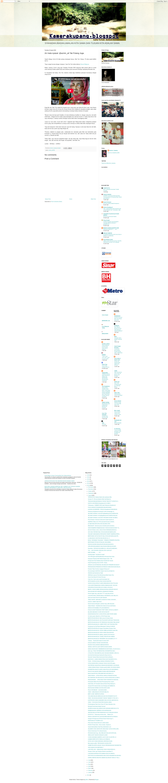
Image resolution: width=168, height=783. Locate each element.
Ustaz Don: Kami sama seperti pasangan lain (98, 579)
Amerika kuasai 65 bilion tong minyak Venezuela (118, 319)
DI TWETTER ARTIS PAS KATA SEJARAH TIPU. (99, 523)
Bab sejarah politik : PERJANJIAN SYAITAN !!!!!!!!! (99, 743)
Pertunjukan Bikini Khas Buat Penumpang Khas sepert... (101, 681)
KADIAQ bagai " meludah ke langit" (96, 554)
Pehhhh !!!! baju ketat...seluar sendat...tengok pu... (99, 724)
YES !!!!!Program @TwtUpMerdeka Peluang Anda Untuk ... (101, 556)
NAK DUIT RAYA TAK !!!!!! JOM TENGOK (97, 597)
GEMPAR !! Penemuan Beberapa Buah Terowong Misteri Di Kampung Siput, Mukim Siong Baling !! (112, 197)
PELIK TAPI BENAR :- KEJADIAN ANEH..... (98, 690)
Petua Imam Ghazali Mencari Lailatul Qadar (98, 722)
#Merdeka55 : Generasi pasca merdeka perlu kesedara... (101, 525)
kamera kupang (107, 194)
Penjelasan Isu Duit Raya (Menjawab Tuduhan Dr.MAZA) (101, 626)
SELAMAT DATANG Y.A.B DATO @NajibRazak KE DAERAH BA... (103, 513)
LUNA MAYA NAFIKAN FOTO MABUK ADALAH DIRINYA (101, 753)
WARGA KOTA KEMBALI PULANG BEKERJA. (98, 607)
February (90, 770)
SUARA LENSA (106, 344)
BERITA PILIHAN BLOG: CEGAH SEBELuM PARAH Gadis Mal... (103, 630)
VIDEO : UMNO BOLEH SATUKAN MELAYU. (98, 692)
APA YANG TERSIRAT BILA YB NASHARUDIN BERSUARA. (102, 532)
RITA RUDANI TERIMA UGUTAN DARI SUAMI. (99, 687)
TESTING (104, 424)
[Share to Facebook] (69, 148)
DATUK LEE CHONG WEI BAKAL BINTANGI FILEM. (100, 741)
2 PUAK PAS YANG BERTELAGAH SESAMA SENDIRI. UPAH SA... (103, 653)
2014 (88, 481)
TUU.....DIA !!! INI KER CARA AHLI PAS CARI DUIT (100, 550)
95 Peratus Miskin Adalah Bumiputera (111, 203)
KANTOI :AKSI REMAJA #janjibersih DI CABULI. (99, 503)
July (89, 760)
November (90, 489)
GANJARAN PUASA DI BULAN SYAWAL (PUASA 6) (100, 587)
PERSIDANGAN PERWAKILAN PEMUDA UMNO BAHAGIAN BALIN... (104, 566)
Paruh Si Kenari (107, 202)
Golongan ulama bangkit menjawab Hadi (118, 339)
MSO (115, 336)
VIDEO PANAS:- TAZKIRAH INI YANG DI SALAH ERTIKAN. (102, 605)
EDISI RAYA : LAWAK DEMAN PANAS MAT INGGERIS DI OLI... (103, 659)
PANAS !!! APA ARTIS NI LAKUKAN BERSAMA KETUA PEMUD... (103, 716)
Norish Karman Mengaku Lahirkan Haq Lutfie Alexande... (101, 603)
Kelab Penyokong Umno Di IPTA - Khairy (97, 562)
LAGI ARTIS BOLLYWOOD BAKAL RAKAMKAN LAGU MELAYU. (103, 595)
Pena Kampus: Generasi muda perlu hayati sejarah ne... (101, 519)
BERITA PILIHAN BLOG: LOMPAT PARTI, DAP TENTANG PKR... (103, 624)
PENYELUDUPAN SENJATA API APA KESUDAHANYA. (101, 544)
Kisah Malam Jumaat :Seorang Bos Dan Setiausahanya (58, 475)
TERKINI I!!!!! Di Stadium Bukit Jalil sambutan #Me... (100, 497)
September (91, 493)
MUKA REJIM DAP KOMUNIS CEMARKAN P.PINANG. (101, 591)
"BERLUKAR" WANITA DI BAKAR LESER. (98, 735)
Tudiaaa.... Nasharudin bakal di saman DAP (98, 640)
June (89, 762)
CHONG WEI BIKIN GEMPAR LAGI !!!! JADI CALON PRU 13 (102, 737)
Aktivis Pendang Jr (108, 207)
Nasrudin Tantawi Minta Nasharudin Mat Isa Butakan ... (101, 657)
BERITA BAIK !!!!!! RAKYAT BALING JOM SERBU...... (100, 542)
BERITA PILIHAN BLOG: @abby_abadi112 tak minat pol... (101, 634)
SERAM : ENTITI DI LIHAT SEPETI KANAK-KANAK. (100, 646)
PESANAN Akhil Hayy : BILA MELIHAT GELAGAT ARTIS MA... (102, 733)
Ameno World (117, 401)
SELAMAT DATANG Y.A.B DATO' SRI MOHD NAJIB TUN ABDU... (103, 517)
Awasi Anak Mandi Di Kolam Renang (96, 577)
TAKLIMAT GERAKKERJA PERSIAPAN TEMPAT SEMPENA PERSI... (104, 534)
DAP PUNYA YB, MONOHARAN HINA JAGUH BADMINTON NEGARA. (104, 755)
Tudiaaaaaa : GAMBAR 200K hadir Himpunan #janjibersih (102, 505)
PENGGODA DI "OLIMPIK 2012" (95, 720)
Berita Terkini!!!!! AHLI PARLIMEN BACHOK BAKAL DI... (101, 673)
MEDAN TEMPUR (107, 233)
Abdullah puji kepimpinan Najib (95, 573)
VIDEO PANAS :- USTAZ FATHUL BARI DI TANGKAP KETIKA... (103, 675)
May (89, 764)
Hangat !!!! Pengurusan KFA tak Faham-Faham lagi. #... (101, 718)
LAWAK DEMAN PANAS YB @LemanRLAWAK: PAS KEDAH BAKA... (104, 667)
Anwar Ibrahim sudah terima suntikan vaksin (117, 413)
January (90, 772)
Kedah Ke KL (106, 188)
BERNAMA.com (106, 320)
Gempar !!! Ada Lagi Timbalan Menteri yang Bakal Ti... (100, 751)
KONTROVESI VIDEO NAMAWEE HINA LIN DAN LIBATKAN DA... (103, 700)
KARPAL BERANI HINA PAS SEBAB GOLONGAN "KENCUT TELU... (104, 757)
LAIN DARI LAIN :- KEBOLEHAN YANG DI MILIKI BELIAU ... (102, 749)
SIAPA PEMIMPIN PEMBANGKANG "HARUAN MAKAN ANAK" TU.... (104, 528)
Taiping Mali (105, 372)
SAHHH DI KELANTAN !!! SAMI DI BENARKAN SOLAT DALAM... (103, 583)
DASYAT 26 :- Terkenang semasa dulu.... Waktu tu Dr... (101, 714)
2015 (88, 479)
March (89, 768)
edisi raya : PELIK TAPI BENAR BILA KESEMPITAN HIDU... (102, 651)
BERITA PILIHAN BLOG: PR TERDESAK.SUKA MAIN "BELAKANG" (104, 622)
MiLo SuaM (117, 410)
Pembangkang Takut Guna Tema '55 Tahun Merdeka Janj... (102, 704)
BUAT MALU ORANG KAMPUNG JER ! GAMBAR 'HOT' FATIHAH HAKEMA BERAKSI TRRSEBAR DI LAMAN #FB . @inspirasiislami (62, 487)
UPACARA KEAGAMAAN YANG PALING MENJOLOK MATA (102, 546)
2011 (88, 775)
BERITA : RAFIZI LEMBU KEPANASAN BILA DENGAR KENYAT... (103, 589)
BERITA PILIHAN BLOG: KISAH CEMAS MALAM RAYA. (101, 632)
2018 (88, 475)
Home (70, 199)
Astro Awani (105, 315)
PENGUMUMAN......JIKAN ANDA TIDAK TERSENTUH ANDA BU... (103, 679)
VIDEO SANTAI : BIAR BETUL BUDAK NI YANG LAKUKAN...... (102, 599)
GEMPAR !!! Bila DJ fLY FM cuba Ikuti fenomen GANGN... (101, 521)
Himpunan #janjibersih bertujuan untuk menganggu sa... (101, 511)
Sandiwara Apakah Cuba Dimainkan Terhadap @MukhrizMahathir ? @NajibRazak (110, 223)
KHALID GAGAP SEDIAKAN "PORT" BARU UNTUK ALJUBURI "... (103, 610)
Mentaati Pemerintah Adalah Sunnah (96, 706)
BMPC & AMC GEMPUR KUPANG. (96, 694)
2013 (88, 483)
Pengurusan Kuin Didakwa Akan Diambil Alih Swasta (100, 560)
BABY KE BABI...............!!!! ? (94, 552)
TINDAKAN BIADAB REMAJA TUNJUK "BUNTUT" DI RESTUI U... (103, 501)
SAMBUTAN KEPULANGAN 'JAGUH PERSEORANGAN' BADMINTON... (105, 745)
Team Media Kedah (108, 239)
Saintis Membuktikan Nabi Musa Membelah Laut (99, 726)
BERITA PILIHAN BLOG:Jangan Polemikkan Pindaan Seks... (102, 628)
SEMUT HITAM (105, 402)
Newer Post (48, 199)
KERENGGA (117, 316)
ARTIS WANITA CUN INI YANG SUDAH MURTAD (99, 581)
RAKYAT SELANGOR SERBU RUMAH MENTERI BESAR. (101, 671)
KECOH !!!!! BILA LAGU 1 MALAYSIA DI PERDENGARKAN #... (102, 530)
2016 (88, 477)
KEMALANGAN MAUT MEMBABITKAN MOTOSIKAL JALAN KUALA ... (104, 649)
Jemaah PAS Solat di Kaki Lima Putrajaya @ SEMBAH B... (101, 685)
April (89, 766)
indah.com (116, 381)
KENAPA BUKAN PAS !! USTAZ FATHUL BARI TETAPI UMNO (102, 614)
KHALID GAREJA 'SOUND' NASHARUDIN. (98, 642)
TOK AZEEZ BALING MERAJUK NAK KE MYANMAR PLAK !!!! (102, 696)
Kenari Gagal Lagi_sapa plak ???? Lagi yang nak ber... (101, 593)
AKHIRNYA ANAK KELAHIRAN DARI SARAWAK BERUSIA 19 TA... (103, 708)
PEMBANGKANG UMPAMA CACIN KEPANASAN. (99, 710)
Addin (115, 370)
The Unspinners (106, 386)
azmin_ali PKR (52, 150)
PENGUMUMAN (117, 422)
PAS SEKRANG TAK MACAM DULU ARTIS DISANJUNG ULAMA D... (104, 677)
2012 (88, 485)
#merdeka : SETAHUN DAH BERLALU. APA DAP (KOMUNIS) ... (103, 548)
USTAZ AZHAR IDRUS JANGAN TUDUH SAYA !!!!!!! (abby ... (102, 663)
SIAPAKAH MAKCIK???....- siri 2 (110, 229)
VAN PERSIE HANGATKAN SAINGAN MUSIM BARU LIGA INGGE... (104, 665)
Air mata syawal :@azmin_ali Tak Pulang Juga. (99, 616)
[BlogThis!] (66, 148)
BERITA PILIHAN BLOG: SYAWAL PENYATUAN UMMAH (101, 636)
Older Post (93, 199)
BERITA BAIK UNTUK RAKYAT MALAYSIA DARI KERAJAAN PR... (103, 536)
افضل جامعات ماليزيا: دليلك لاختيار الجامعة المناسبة (106, 357)
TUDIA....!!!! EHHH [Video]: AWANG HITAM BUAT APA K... (101, 661)
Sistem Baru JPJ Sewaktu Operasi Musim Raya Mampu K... (102, 683)
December (90, 487)
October (90, 491)
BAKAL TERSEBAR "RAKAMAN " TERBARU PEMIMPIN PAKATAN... (104, 540)
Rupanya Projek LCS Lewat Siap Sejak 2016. (117, 403)
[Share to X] (68, 148)
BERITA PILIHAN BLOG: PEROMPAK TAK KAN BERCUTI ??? (102, 638)
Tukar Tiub (116, 392)
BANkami (116, 325)
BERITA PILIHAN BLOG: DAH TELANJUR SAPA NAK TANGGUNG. (103, 620)
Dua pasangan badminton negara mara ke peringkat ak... (101, 571)
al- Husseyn (117, 428)
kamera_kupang (113, 150)
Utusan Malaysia (84, 64)
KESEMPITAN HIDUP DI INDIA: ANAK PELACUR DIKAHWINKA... (103, 669)
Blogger (97, 779)
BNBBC (104, 355)
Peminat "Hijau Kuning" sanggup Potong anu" (99, 569)
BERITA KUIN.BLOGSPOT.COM (111, 228)
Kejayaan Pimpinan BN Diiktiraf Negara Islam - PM (100, 558)
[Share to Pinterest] (71, 148)
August (90, 495)
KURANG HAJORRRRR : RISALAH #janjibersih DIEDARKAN (102, 509)
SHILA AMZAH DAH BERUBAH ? (96, 747)
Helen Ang (104, 364)
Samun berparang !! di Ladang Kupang (97, 731)
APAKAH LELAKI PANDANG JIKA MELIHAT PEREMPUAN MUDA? (104, 564)
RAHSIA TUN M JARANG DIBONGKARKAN (98, 644)
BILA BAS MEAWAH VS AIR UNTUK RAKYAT (98, 612)
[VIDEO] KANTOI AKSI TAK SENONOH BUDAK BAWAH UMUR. (60, 481)
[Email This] (64, 148)
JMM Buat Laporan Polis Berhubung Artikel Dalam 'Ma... (101, 575)
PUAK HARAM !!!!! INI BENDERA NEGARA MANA (99, 507)
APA (103, 423)
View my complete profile (114, 152)
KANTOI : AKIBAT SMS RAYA (95, 601)
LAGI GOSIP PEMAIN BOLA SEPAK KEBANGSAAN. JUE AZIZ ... (103, 585)
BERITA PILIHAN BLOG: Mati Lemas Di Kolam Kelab (100, 618)
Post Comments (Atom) (56, 201)
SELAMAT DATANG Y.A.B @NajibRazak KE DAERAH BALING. (103, 515)
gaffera (86, 779)
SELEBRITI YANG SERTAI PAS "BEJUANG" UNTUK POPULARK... (103, 729)
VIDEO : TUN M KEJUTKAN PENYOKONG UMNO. (100, 702)
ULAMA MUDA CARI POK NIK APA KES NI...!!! (98, 538)
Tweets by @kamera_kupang (108, 163)
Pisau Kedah (106, 220)
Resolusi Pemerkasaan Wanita (109, 216)
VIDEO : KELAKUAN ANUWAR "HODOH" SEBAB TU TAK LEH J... (103, 698)
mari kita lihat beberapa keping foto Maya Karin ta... (100, 655)
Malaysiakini (105, 333)
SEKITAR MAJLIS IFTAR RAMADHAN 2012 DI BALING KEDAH (103, 712)
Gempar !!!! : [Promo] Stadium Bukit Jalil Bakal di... (99, 499)
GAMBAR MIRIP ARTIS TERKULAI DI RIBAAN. (99, 739)
